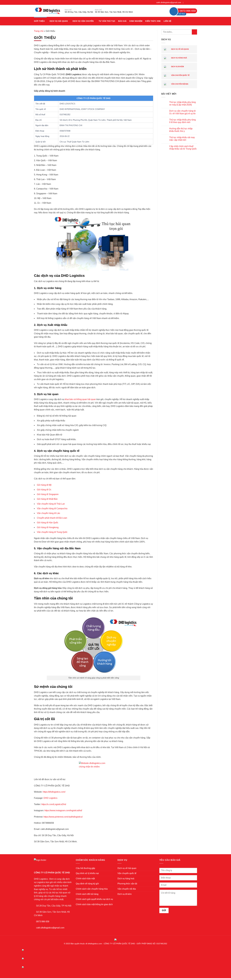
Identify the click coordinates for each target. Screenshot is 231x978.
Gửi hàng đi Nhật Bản (47, 499)
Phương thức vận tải (127, 883)
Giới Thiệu (39, 21)
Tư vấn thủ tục (107, 21)
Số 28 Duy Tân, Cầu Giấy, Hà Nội (79, 12)
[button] (196, 21)
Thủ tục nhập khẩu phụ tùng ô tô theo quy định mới (182, 121)
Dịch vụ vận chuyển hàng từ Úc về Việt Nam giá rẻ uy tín (182, 112)
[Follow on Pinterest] (193, 2)
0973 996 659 (42, 921)
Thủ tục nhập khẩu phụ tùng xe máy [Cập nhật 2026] (182, 103)
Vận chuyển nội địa (179, 84)
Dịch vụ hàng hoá (179, 58)
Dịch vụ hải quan (59, 21)
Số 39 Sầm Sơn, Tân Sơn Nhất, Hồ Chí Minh (114, 12)
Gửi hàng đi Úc (44, 489)
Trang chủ (38, 31)
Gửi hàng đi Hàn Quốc (47, 522)
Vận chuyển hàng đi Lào (48, 513)
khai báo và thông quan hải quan (80, 399)
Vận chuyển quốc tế (180, 75)
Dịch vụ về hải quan (180, 49)
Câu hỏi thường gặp (85, 868)
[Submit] (194, 32)
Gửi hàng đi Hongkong (48, 527)
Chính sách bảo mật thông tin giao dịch (94, 904)
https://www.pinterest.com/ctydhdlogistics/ (63, 817)
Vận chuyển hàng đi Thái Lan (51, 504)
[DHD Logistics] (47, 10)
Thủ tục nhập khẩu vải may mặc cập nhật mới (182, 138)
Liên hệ (167, 21)
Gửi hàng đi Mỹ (44, 485)
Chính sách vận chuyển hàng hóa (92, 889)
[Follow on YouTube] (196, 2)
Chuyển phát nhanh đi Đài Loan (52, 518)
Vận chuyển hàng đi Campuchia (52, 508)
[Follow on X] (190, 2)
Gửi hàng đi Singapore (48, 494)
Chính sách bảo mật (85, 878)
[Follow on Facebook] (185, 2)
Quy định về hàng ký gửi (87, 883)
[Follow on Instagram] (188, 2)
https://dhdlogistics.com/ (54, 792)
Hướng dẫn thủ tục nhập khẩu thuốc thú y (180, 129)
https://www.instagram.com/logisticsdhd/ (63, 810)
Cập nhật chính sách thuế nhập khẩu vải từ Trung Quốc (183, 147)
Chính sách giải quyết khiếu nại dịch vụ (94, 899)
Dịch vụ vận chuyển (83, 21)
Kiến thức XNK (153, 21)
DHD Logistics (50, 798)
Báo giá (122, 21)
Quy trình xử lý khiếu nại (87, 873)
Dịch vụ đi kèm (177, 67)
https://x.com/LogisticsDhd (53, 804)
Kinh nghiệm (135, 21)
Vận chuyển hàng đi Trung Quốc (52, 532)
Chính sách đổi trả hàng (87, 894)
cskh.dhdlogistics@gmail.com (168, 2)
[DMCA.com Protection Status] (115, 939)
